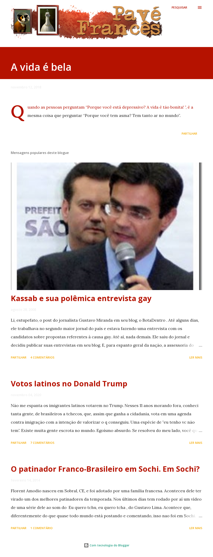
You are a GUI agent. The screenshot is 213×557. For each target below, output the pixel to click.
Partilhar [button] (189, 133)
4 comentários (42, 357)
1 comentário (41, 528)
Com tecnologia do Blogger (109, 545)
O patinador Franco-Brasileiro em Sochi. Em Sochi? (105, 469)
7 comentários (42, 443)
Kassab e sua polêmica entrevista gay (81, 298)
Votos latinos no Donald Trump (69, 383)
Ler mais (195, 357)
